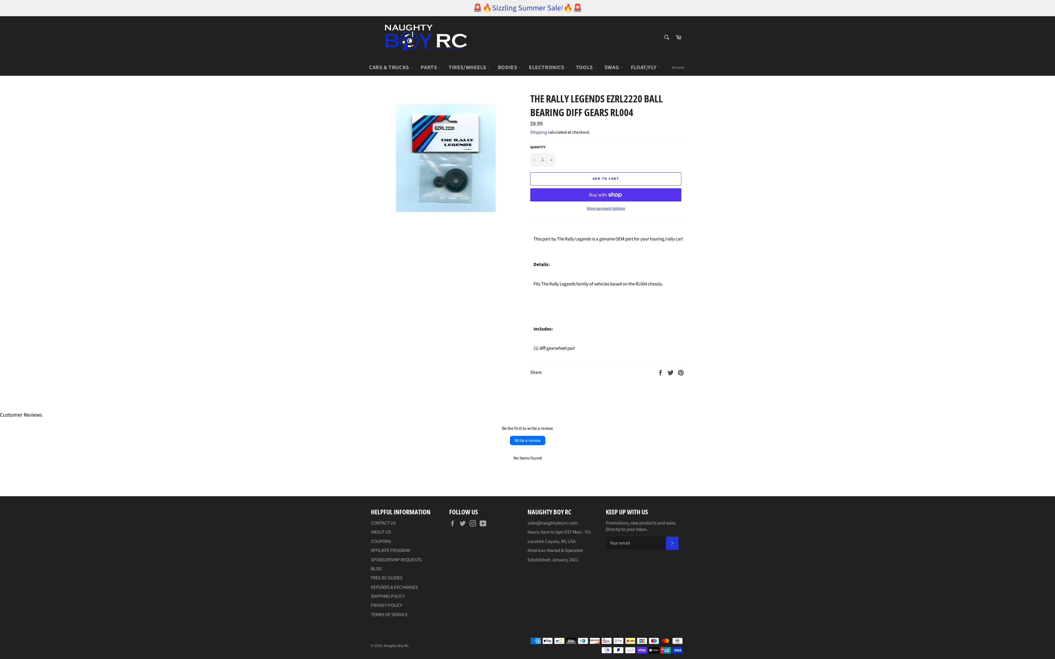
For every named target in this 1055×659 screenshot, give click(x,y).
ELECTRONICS (547, 67)
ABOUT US (381, 532)
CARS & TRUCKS (389, 67)
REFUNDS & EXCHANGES (394, 587)
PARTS (429, 67)
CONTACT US (383, 523)
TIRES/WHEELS (468, 67)
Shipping (538, 132)
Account (678, 67)
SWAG (612, 67)
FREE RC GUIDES (386, 578)
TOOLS (585, 67)
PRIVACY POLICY (386, 605)
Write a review (528, 441)
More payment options (606, 208)
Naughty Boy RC (396, 645)
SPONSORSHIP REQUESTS (396, 560)
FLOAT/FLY (644, 67)
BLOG (376, 569)
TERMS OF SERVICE (389, 615)
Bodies (508, 67)
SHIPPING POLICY (388, 596)
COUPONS (381, 541)
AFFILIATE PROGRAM (390, 550)
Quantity (537, 147)
